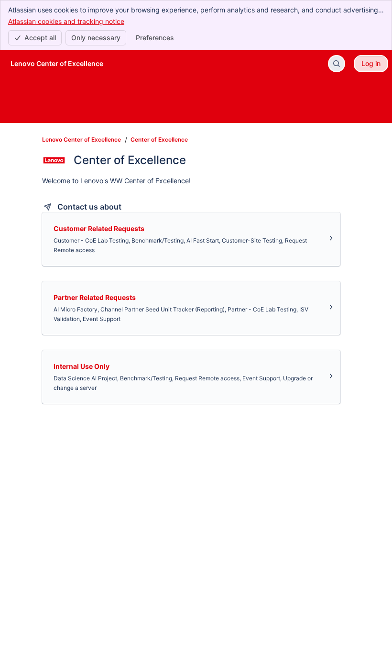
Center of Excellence (159, 139)
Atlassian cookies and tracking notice (66, 21)
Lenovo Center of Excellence (81, 139)
